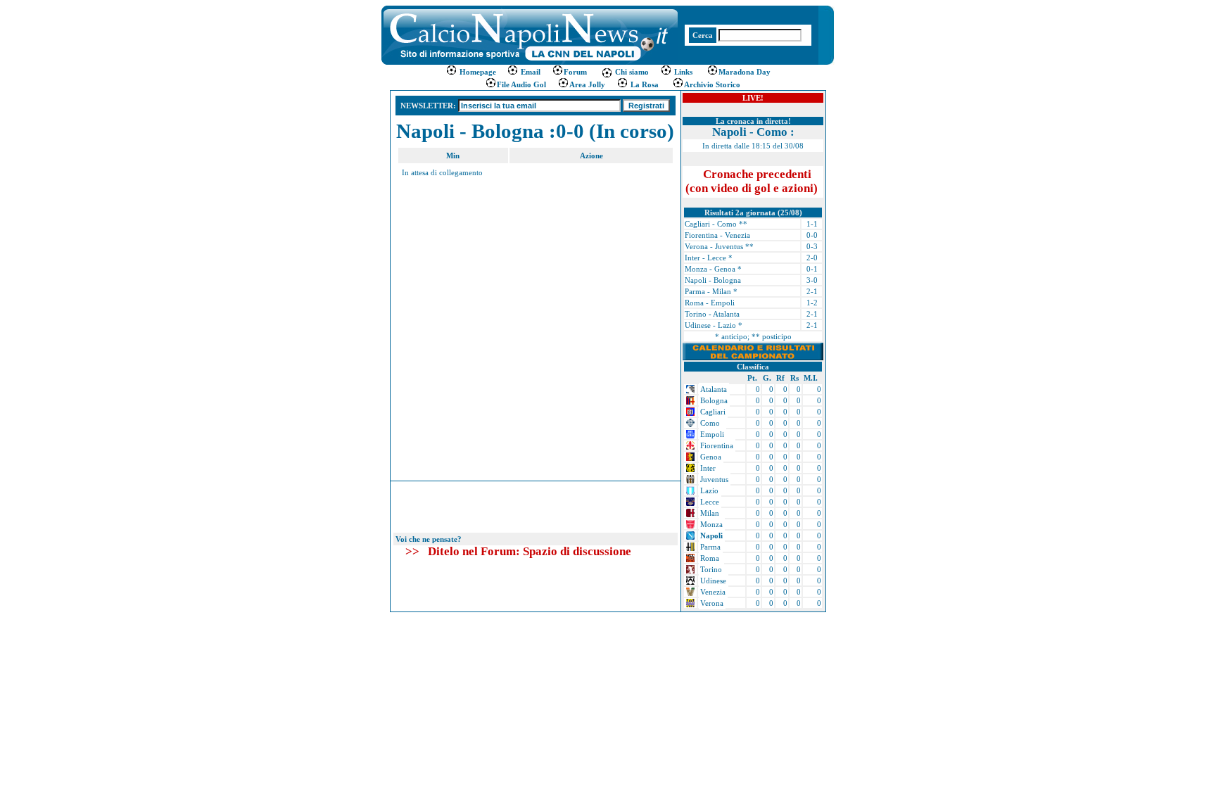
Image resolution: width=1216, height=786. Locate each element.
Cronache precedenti (751, 181)
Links (682, 72)
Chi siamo (631, 72)
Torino (711, 569)
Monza (711, 524)
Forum (575, 72)
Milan (709, 513)
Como (710, 423)
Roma (709, 558)
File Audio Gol (521, 84)
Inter (708, 468)
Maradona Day (744, 72)
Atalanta (713, 389)
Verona (711, 603)
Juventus (714, 479)
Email (529, 72)
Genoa (710, 456)
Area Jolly (587, 84)
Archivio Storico (712, 84)
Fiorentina (716, 445)
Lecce (709, 501)
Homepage (477, 72)
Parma (710, 547)
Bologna (714, 400)
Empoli (712, 434)
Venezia (713, 592)
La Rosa (643, 84)
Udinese (713, 580)
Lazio (709, 490)
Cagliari (713, 411)
